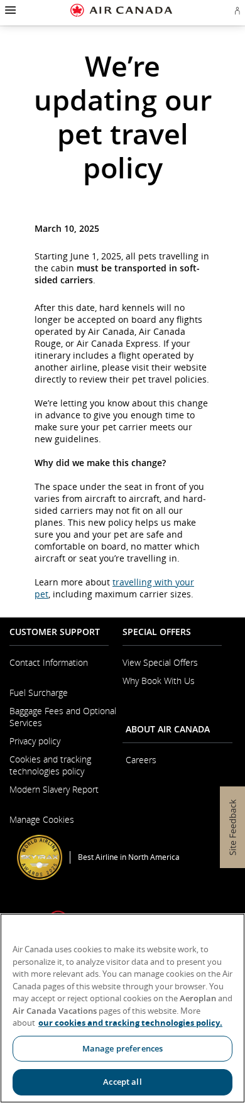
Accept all (122, 1081)
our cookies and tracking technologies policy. (130, 1022)
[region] (122, 1008)
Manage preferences (122, 1048)
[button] (9, 10)
